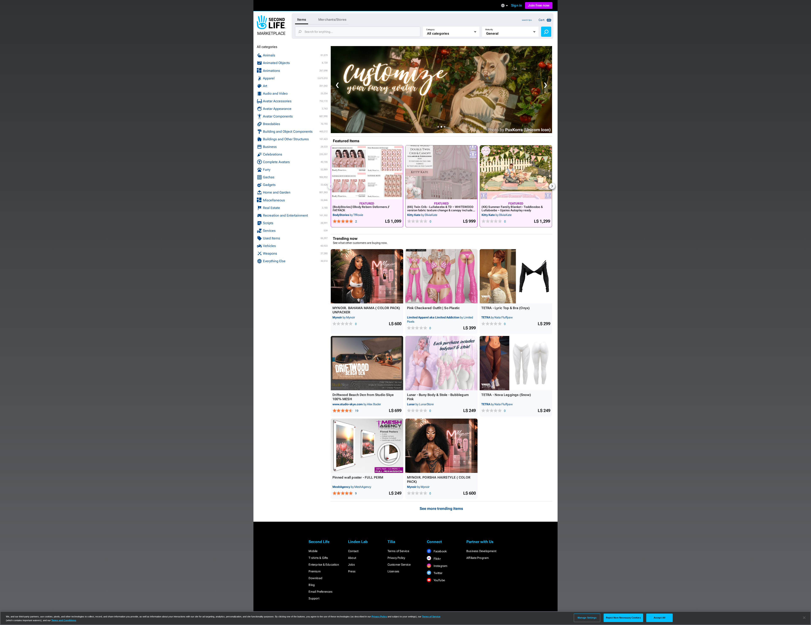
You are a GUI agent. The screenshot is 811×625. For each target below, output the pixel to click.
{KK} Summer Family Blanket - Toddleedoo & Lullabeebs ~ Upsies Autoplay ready (512, 208)
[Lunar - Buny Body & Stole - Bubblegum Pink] (441, 363)
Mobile (313, 551)
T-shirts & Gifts (318, 557)
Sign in (516, 5)
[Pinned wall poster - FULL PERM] (367, 446)
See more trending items (441, 508)
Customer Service (399, 564)
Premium (314, 571)
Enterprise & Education (324, 564)
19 (356, 410)
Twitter (437, 573)
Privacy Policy (396, 557)
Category (430, 29)
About (352, 557)
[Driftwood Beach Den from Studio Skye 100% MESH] (367, 363)
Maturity (489, 29)
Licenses (393, 571)
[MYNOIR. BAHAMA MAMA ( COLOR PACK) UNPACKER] (367, 276)
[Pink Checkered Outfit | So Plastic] (441, 276)
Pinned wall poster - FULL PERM (357, 477)
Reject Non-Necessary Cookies (623, 617)
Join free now (539, 5)
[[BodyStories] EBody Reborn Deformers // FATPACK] (367, 172)
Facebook (440, 551)
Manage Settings (587, 617)
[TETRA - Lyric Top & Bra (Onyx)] (516, 276)
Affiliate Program (477, 557)
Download (315, 578)
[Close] (804, 617)
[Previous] (331, 186)
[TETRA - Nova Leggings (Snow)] (516, 363)
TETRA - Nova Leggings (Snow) (506, 395)
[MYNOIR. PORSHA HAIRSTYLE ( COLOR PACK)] (441, 446)
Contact (353, 551)
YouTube (439, 580)
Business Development (481, 551)
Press (351, 571)
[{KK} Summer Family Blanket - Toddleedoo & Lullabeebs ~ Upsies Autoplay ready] (516, 172)
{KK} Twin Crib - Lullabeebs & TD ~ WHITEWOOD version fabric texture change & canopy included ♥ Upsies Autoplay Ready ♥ (440, 210)
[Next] (552, 186)
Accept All (659, 617)
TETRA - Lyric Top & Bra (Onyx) (505, 308)
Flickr (437, 558)
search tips (527, 20)
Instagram (440, 566)
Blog (312, 585)
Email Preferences (320, 591)
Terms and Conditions (63, 620)
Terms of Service (398, 551)
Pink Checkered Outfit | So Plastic (433, 308)
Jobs (351, 564)
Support (314, 598)
